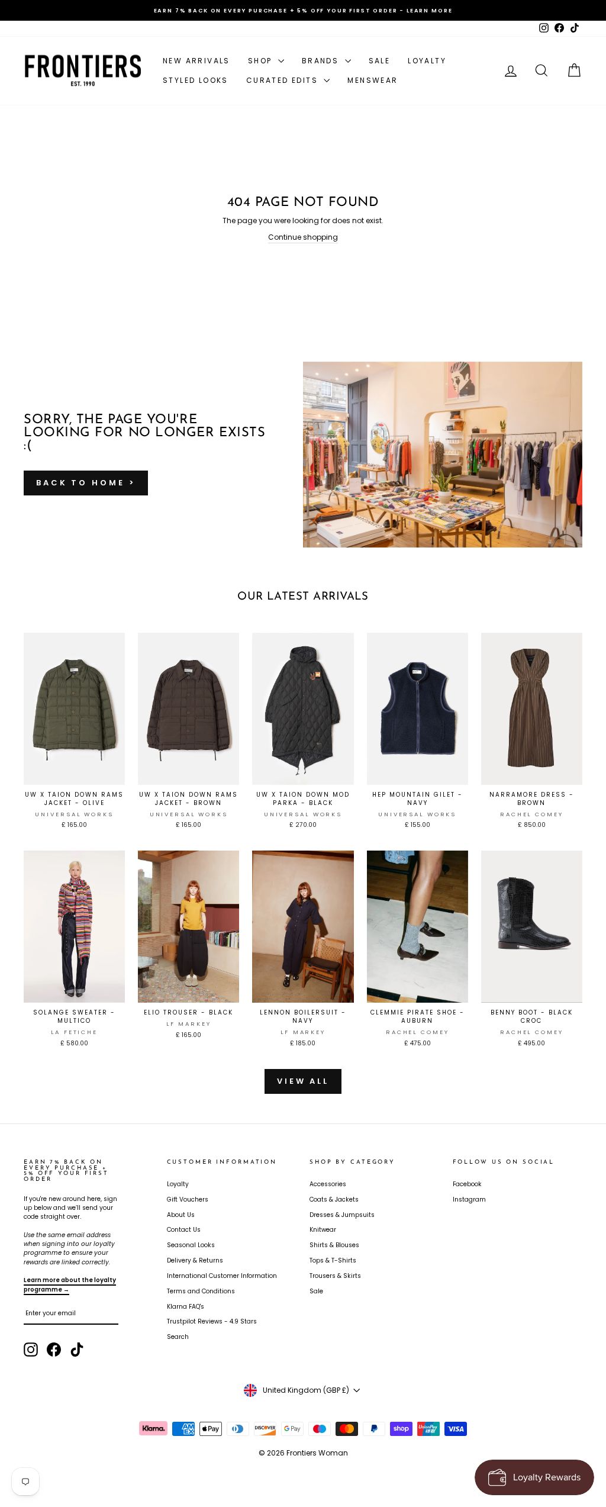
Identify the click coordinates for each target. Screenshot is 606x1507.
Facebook (467, 1184)
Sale (380, 61)
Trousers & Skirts (335, 1275)
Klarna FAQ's (185, 1306)
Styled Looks (195, 80)
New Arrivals (196, 61)
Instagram (469, 1199)
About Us (181, 1214)
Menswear (372, 80)
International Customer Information (222, 1275)
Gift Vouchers (187, 1199)
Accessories (328, 1184)
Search (178, 1336)
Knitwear (323, 1229)
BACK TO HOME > (86, 482)
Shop (261, 61)
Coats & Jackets (334, 1199)
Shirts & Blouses (334, 1245)
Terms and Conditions (201, 1291)
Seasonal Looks (191, 1245)
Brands (322, 61)
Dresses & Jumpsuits (342, 1214)
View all (303, 1081)
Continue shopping (303, 237)
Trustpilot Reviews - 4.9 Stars (212, 1321)
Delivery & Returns (195, 1260)
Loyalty (427, 61)
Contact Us (184, 1229)
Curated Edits (283, 80)
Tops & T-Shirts (333, 1260)
